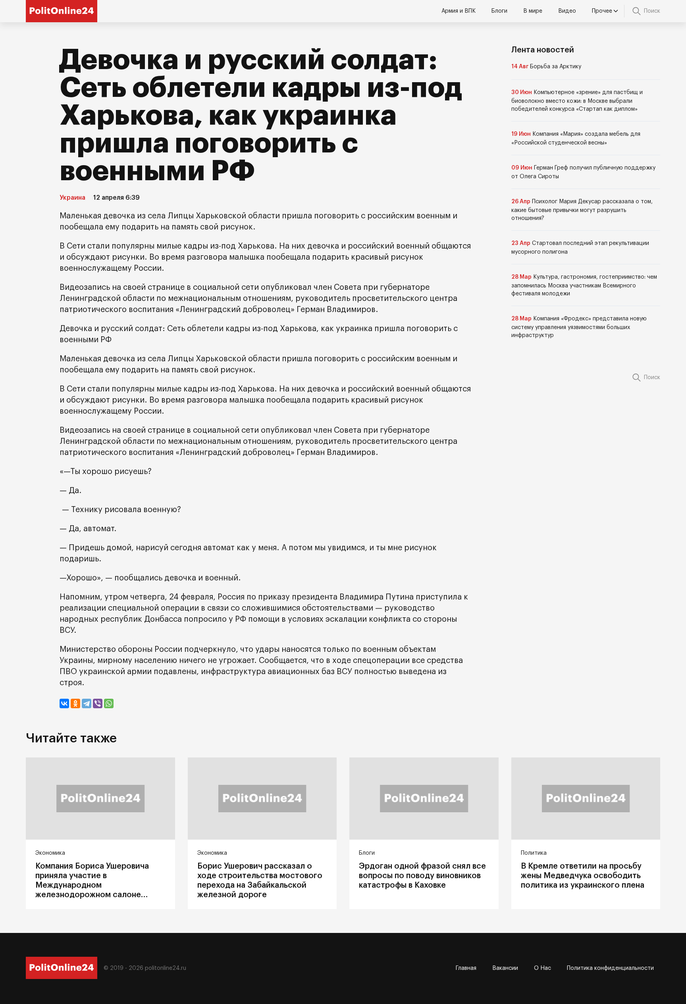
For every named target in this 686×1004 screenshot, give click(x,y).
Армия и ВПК (458, 11)
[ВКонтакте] (64, 703)
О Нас (542, 968)
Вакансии (505, 968)
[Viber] (97, 703)
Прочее (602, 11)
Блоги (499, 11)
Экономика (50, 853)
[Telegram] (86, 703)
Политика (534, 853)
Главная (466, 968)
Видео (567, 11)
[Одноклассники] (75, 703)
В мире (532, 11)
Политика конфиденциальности (610, 968)
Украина (72, 198)
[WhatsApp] (109, 703)
